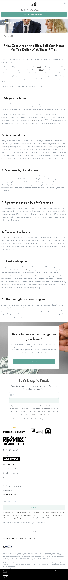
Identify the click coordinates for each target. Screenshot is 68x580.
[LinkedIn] (10, 450)
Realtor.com (5, 237)
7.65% (39, 67)
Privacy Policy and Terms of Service (39, 414)
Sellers (5, 481)
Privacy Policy (34, 531)
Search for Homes (10, 473)
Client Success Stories (12, 468)
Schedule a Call (9, 490)
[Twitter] (6, 450)
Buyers (5, 477)
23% (41, 104)
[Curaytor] (11, 461)
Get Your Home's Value (12, 486)
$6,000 (35, 208)
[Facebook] (3, 450)
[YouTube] (14, 450)
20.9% (41, 70)
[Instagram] (17, 450)
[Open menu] (65, 21)
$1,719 (34, 120)
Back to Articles (9, 36)
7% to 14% (24, 270)
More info (5, 572)
